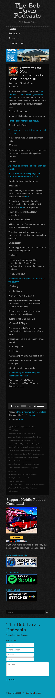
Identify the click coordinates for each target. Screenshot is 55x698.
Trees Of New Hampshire (16, 481)
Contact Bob (16, 43)
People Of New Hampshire (29, 467)
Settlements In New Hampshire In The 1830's (22, 474)
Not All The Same (14, 467)
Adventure (31, 433)
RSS (21, 419)
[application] (27, 406)
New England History (15, 464)
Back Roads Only (22, 447)
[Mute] (35, 406)
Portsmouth (12, 471)
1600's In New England (19, 433)
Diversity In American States (17, 454)
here (27, 196)
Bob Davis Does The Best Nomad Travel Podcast (24, 450)
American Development (16, 440)
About (12, 38)
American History (30, 440)
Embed (32, 415)
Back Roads (12, 447)
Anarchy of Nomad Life (16, 444)
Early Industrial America (36, 454)
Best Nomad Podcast (35, 447)
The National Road (25, 478)
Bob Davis (15, 427)
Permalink (15, 491)
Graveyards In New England (17, 457)
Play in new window (26, 412)
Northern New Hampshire (31, 464)
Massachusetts (26, 461)
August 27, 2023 (29, 427)
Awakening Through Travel (33, 444)
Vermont (41, 484)
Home (12, 29)
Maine (10, 461)
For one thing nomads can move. (23, 121)
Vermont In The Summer (17, 488)
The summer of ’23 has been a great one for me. (26, 94)
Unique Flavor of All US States (18, 484)
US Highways (33, 484)
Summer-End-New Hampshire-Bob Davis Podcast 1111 (26, 73)
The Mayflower (13, 478)
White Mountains (31, 488)
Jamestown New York (34, 457)
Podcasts (14, 33)
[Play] (12, 406)
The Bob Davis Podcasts (27, 11)
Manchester (17, 461)
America (23, 437)
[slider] (41, 405)
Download (41, 412)
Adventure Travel (13, 437)
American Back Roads (34, 437)
